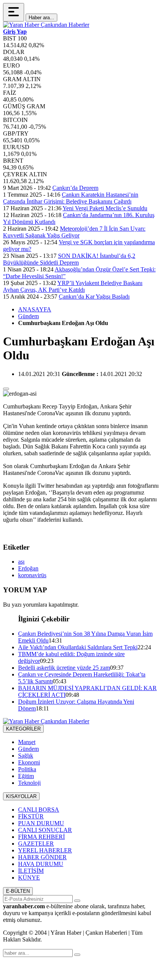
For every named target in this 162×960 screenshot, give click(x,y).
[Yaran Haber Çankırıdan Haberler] (46, 25)
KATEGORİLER (23, 729)
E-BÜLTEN (18, 891)
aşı (21, 561)
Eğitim (26, 776)
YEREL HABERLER (45, 850)
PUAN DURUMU (41, 823)
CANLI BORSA (38, 809)
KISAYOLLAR (21, 796)
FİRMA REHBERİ (41, 837)
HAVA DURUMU (40, 864)
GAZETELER (36, 843)
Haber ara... (41, 17)
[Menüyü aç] (13, 12)
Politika (27, 769)
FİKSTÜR (31, 816)
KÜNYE (29, 877)
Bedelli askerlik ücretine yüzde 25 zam (64, 667)
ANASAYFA (34, 309)
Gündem (28, 316)
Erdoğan (28, 568)
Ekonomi (29, 762)
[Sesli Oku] (6, 389)
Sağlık (25, 755)
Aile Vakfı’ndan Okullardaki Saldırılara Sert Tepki (78, 647)
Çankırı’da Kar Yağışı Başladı (94, 296)
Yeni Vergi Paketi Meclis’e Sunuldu (105, 208)
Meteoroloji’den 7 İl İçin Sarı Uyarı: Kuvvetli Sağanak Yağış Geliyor (74, 232)
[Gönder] (77, 901)
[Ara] (77, 955)
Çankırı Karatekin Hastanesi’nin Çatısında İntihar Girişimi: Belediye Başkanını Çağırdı (70, 198)
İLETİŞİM (31, 871)
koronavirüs (32, 575)
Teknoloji (29, 783)
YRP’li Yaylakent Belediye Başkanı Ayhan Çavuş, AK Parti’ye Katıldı (72, 286)
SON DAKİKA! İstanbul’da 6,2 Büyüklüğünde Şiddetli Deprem (69, 259)
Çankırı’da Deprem (75, 188)
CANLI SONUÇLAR (45, 830)
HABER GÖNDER (42, 857)
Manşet (26, 742)
